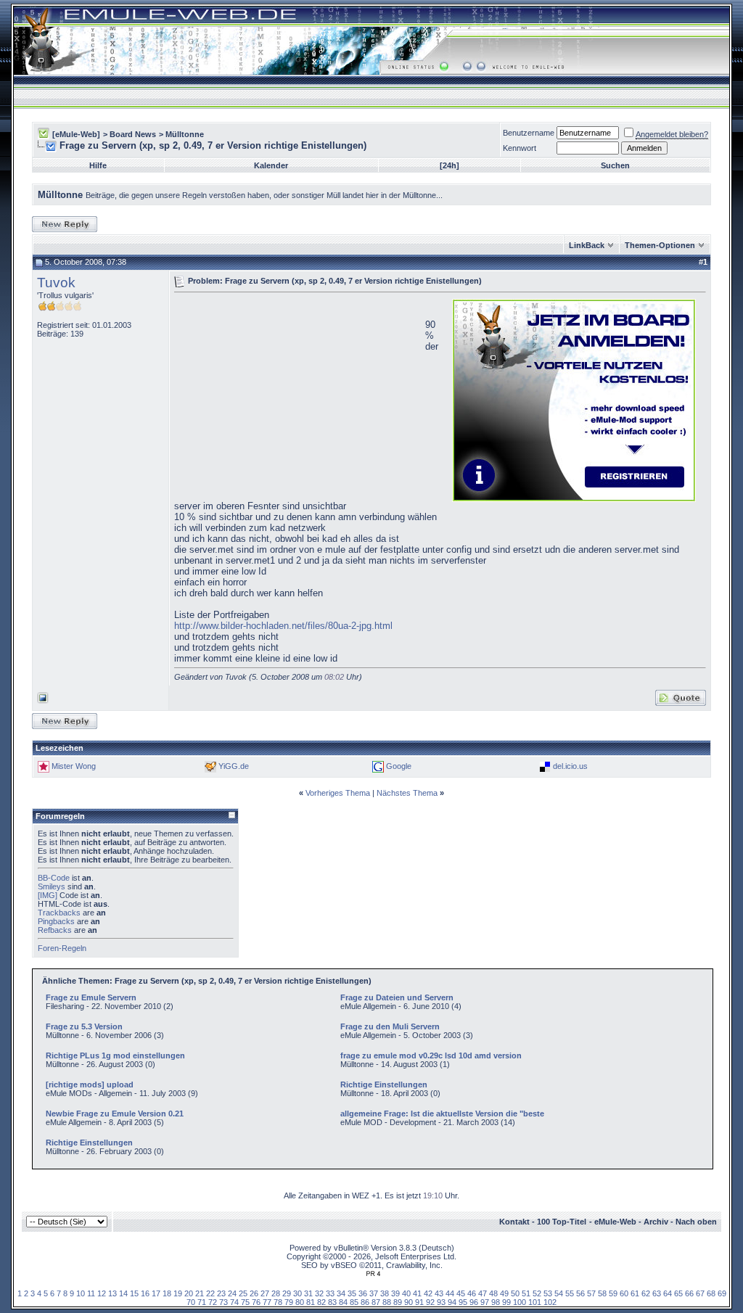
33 (330, 1293)
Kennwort (519, 148)
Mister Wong (74, 766)
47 (482, 1293)
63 (656, 1293)
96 (473, 1302)
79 (288, 1302)
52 (537, 1293)
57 (591, 1293)
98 (495, 1302)
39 (395, 1293)
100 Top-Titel (561, 1221)
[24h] (449, 165)
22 (210, 1293)
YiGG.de (233, 766)
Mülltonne (184, 134)
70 (190, 1302)
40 (406, 1293)
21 (199, 1293)
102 (550, 1302)
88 (386, 1302)
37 (373, 1293)
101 (534, 1302)
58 (602, 1293)
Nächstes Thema (407, 793)
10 (80, 1293)
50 (515, 1293)
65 (678, 1293)
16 (145, 1293)
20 (188, 1293)
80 (299, 1302)
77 (267, 1302)
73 (223, 1302)
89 (397, 1302)
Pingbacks (56, 921)
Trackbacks (59, 912)
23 (221, 1293)
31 (308, 1293)
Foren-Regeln (62, 948)
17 (156, 1293)
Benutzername (528, 132)
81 (310, 1302)
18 (167, 1293)
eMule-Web (615, 1221)
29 (286, 1293)
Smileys (51, 886)
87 (376, 1302)
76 (256, 1302)
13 (112, 1293)
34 (341, 1293)
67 (700, 1293)
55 (569, 1293)
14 (123, 1293)
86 (365, 1302)
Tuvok (56, 282)
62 (645, 1293)
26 (254, 1293)
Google (398, 766)
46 (471, 1293)
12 (101, 1293)
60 (624, 1293)
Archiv (656, 1221)
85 (354, 1302)
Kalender (271, 165)
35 (352, 1293)
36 (362, 1293)
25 (243, 1293)
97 (484, 1302)
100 (519, 1302)
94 (452, 1302)
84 (343, 1302)
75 (245, 1302)
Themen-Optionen (660, 245)
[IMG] (47, 895)
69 (722, 1293)
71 (201, 1302)
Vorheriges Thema (337, 793)
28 (275, 1293)
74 (234, 1302)
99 (506, 1302)
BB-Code (54, 877)
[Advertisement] (296, 399)
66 (689, 1293)
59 (613, 1293)
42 (428, 1293)
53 (547, 1293)
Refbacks (55, 930)
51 (526, 1293)
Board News (133, 134)
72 (212, 1302)
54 (558, 1293)
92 (430, 1302)
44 (450, 1293)
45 (460, 1293)
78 (278, 1302)
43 (439, 1293)
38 (384, 1293)
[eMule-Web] (76, 134)
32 (319, 1293)
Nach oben (696, 1221)
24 (232, 1293)
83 (332, 1302)
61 (635, 1293)
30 (297, 1293)
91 (419, 1302)
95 (463, 1302)
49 (504, 1293)
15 (134, 1293)
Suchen (615, 165)
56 (580, 1293)
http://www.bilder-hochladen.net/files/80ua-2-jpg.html (283, 625)
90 (408, 1302)
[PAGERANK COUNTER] (373, 1273)
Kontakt (514, 1221)
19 (177, 1293)
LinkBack (586, 245)
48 (493, 1293)
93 (441, 1302)
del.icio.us (570, 766)
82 (321, 1302)
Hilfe (98, 165)
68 (711, 1293)
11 (91, 1293)
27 (264, 1293)
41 (417, 1293)
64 (667, 1293)
